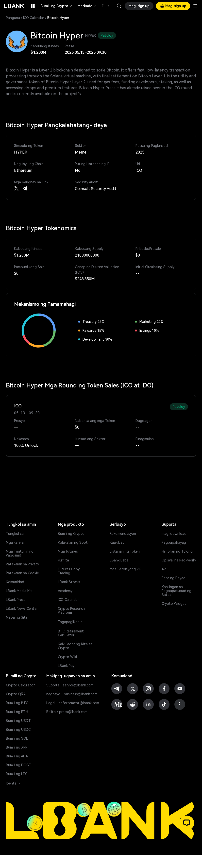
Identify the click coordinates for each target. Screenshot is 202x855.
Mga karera (15, 542)
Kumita (63, 560)
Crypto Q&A (16, 694)
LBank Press (15, 600)
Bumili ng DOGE (18, 765)
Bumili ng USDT (18, 721)
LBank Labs (119, 560)
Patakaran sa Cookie (22, 573)
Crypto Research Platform (71, 610)
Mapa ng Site (17, 617)
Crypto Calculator (20, 685)
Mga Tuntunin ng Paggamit (20, 553)
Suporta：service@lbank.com (69, 685)
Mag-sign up (139, 6)
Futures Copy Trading (69, 571)
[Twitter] (16, 188)
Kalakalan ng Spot (73, 542)
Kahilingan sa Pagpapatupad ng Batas (176, 591)
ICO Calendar (33, 18)
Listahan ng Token (125, 551)
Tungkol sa (15, 534)
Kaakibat (117, 542)
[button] (105, 6)
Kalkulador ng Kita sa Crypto (75, 646)
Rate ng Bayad (173, 578)
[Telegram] (24, 188)
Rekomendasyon (123, 534)
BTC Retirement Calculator (71, 633)
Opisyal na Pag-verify (179, 560)
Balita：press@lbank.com (66, 712)
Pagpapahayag (174, 542)
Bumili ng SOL (17, 738)
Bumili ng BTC (17, 703)
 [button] (119, 6)
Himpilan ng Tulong (177, 551)
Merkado (87, 6)
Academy (65, 591)
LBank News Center (22, 609)
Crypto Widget (174, 604)
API (164, 569)
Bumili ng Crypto (56, 6)
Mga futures (68, 551)
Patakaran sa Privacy (22, 564)
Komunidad (15, 582)
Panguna (13, 18)
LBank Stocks (69, 582)
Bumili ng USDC (18, 730)
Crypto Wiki (67, 657)
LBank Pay (66, 666)
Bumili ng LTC (16, 774)
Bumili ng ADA (17, 756)
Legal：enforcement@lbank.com (72, 703)
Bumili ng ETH (17, 712)
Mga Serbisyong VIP (125, 569)
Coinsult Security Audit (95, 188)
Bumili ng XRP (16, 747)
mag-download (174, 534)
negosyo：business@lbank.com (71, 694)
